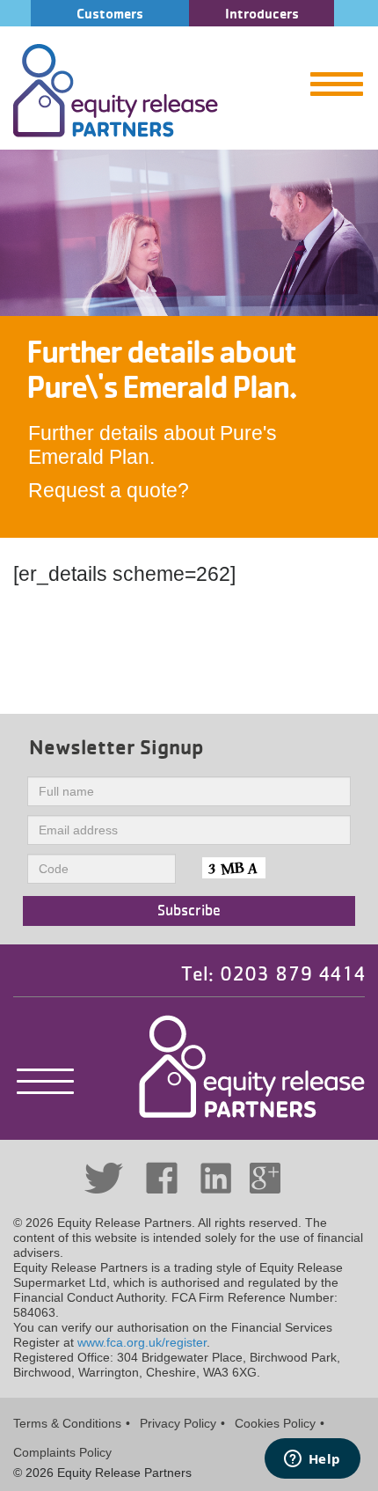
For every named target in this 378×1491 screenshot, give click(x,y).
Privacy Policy (178, 1423)
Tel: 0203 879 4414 (273, 974)
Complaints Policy (62, 1452)
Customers (109, 13)
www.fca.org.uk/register (142, 1342)
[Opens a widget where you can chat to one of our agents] (312, 1460)
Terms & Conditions (67, 1423)
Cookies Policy (275, 1423)
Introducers (262, 13)
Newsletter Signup (116, 747)
